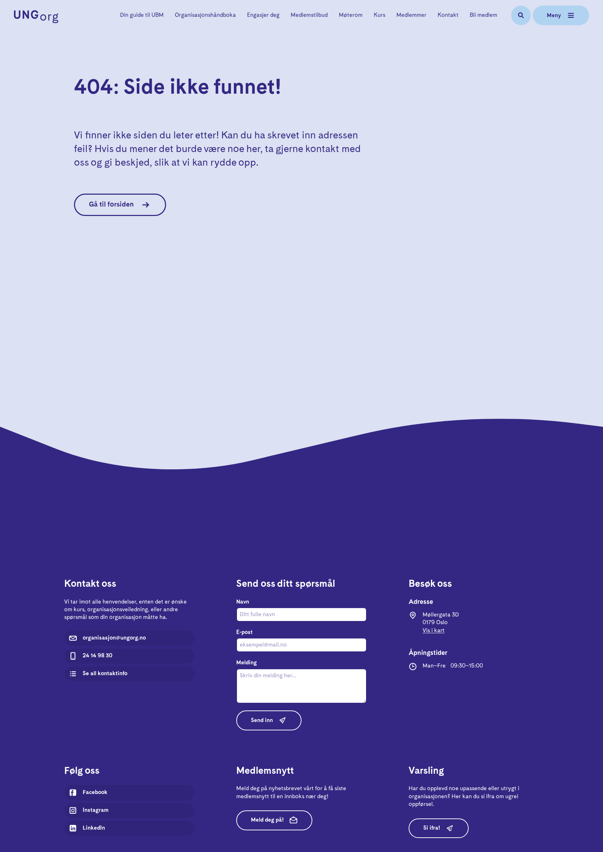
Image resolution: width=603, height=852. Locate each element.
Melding (246, 662)
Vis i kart (434, 630)
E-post (244, 632)
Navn (242, 602)
